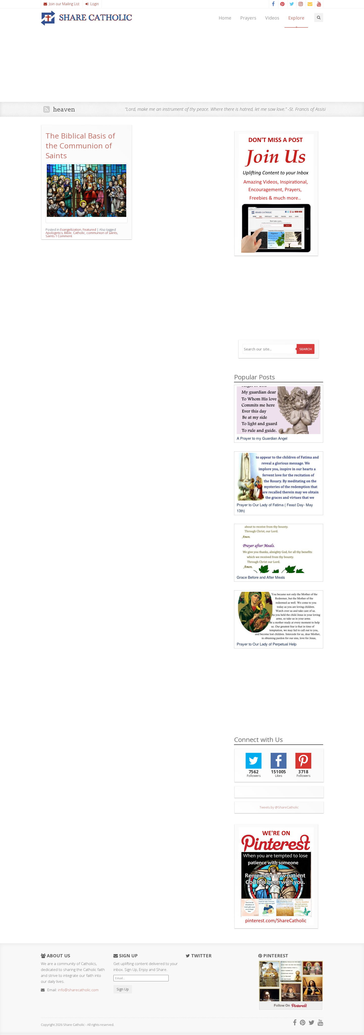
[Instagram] (300, 4)
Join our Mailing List (63, 3)
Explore (296, 18)
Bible (68, 232)
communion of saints (101, 232)
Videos (272, 18)
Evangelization (70, 229)
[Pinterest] (282, 4)
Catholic (79, 232)
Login (93, 3)
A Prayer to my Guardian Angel (262, 438)
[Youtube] (319, 4)
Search (305, 349)
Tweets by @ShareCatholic (279, 807)
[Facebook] (273, 4)
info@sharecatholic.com (78, 989)
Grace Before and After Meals (261, 577)
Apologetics (54, 232)
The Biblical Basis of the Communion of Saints (80, 146)
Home (225, 18)
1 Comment (63, 236)
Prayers (248, 18)
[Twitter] (291, 4)
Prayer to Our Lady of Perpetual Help (266, 643)
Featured (89, 229)
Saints (50, 236)
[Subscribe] (310, 4)
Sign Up (123, 989)
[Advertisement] (182, 64)
